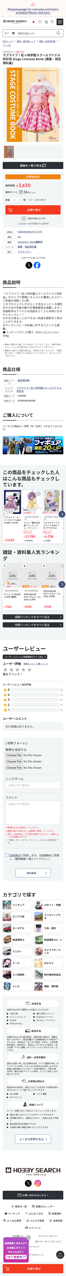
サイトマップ (33, 1246)
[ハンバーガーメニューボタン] (60, 22)
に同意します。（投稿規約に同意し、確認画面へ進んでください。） (34, 857)
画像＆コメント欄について (36, 663)
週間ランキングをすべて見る (32, 617)
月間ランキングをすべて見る (32, 625)
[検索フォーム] (52, 21)
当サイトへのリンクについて (48, 1241)
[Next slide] (62, 514)
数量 (7, 199)
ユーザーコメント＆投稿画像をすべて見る (24, 656)
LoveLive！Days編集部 (30, 241)
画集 (20, 246)
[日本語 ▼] (33, 21)
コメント (11, 797)
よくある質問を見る (31, 1139)
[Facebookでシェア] (37, 265)
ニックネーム (14, 778)
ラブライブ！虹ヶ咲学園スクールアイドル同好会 (39, 389)
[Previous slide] (4, 514)
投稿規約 (14, 855)
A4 (19, 236)
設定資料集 (31, 246)
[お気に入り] (40, 21)
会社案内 (17, 1236)
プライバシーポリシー (48, 1236)
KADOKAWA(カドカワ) (30, 231)
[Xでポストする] (29, 265)
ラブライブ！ (25, 251)
